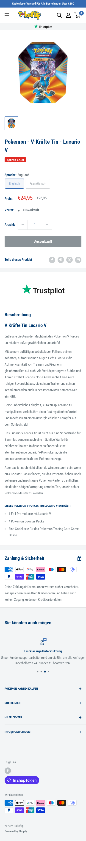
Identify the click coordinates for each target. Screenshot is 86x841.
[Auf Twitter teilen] (69, 259)
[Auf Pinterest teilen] (61, 259)
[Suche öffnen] (59, 15)
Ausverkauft (43, 241)
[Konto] (68, 15)
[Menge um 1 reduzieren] (23, 224)
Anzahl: (10, 225)
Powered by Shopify (16, 831)
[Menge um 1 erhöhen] (47, 224)
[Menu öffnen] (7, 15)
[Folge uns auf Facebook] (8, 770)
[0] (77, 15)
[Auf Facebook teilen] (52, 259)
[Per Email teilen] (78, 259)
